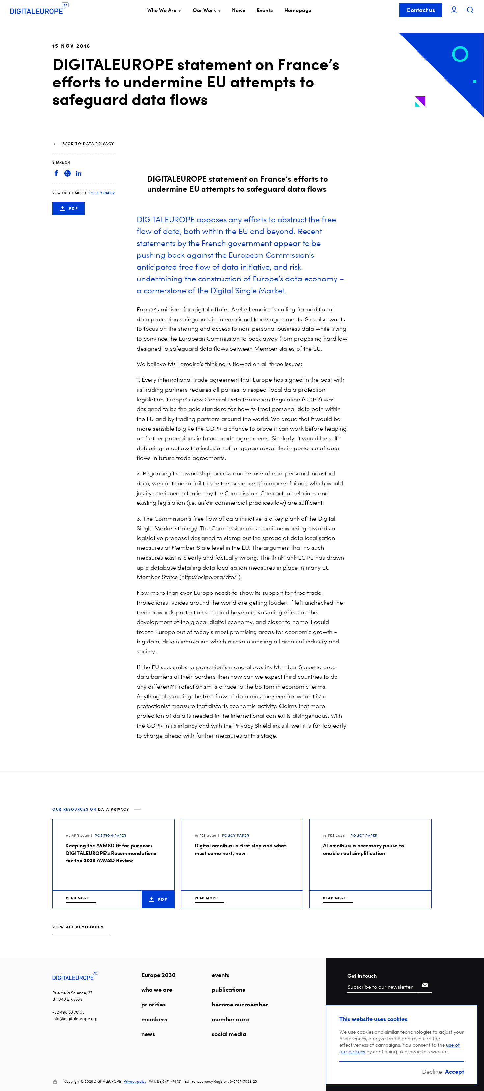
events (220, 974)
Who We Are (161, 10)
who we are (156, 989)
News (238, 10)
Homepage (297, 10)
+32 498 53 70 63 (68, 1012)
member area (230, 1019)
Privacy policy (135, 1081)
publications (228, 989)
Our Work (204, 10)
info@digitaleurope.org (75, 1018)
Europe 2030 (158, 974)
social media (229, 1033)
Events (265, 10)
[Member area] (454, 10)
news (148, 1033)
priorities (153, 1004)
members (154, 1019)
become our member (240, 1004)
